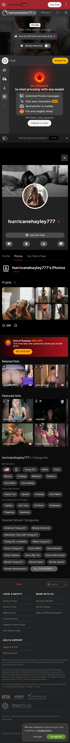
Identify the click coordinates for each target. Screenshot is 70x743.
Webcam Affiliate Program (49, 613)
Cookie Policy (44, 730)
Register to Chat (39, 123)
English (54, 584)
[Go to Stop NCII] (22, 706)
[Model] (64, 158)
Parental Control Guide (14, 625)
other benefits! (45, 117)
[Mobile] (17, 469)
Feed (59, 12)
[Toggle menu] (3, 4)
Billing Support (10, 653)
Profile (6, 256)
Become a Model (44, 601)
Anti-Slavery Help (11, 631)
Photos (46, 12)
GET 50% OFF (23, 351)
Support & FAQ (10, 647)
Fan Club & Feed (36, 256)
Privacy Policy (10, 601)
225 (8, 325)
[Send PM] (61, 243)
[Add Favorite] (5, 60)
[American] (6, 469)
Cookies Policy (10, 619)
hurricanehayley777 (15, 457)
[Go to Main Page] (21, 4)
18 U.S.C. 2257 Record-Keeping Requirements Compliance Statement (30, 718)
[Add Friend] (43, 243)
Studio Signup (43, 607)
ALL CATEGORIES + (44, 568)
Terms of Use (9, 607)
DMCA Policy (9, 613)
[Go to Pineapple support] (5, 706)
